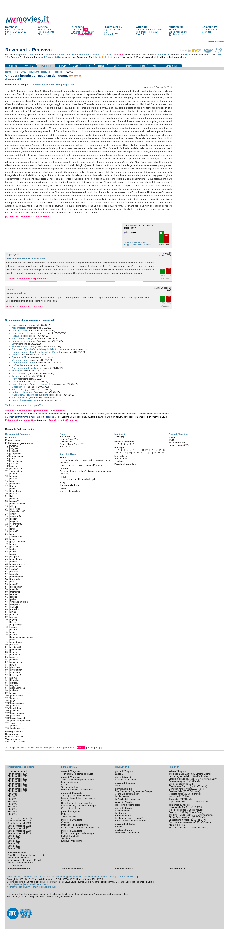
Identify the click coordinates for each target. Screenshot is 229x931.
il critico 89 (15, 647)
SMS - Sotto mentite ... (180, 817)
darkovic (14, 690)
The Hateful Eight (21, 338)
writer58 (10, 289)
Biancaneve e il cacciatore (26, 333)
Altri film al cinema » (72, 868)
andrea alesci (16, 536)
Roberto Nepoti (12, 734)
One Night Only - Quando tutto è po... (79, 805)
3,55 (189, 784)
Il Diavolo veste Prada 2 (126, 779)
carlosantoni (17, 695)
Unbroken (17, 386)
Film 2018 (12, 809)
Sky (105, 32)
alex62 (13, 678)
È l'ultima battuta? (123, 815)
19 (129, 452)
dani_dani (14, 574)
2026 (17, 32)
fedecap (14, 473)
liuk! (12, 496)
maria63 (14, 584)
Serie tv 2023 (13, 838)
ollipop (13, 506)
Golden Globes (67, 441)
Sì (163, 270)
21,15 (178, 825)
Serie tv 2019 (13, 848)
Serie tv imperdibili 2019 (19, 833)
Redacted (17, 335)
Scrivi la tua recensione (135, 242)
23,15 (181, 796)
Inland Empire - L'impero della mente (31, 384)
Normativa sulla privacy (18, 887)
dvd (48, 876)
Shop (97, 747)
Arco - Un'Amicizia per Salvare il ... (132, 820)
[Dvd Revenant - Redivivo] (208, 51)
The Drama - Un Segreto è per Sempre (133, 791)
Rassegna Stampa (66, 747)
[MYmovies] (30, 22)
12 (151, 450)
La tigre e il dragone (22, 392)
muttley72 (15, 654)
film (16, 72)
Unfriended (18, 365)
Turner (15, 376)
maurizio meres (17, 456)
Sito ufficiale (120, 458)
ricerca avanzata (216, 41)
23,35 (190, 781)
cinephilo (14, 556)
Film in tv (174, 767)
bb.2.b (13, 664)
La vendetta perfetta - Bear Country (78, 798)
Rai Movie (202, 776)
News (101, 66)
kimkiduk (14, 680)
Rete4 (196, 781)
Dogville (16, 354)
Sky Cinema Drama (200, 774)
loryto (13, 622)
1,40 (193, 786)
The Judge (174, 799)
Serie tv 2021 (13, 843)
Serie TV (9, 32)
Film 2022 (12, 799)
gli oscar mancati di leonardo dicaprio (78, 479)
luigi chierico (16, 461)
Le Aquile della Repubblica (127, 799)
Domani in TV (110, 34)
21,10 (187, 794)
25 (154, 452)
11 (147, 450)
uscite (42, 876)
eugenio (14, 521)
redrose (13, 594)
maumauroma (16, 576)
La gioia (119, 774)
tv (53, 876)
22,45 (194, 779)
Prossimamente (46, 32)
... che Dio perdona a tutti (127, 794)
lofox (12, 529)
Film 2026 (10, 29)
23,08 (195, 817)
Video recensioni (178, 32)
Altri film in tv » (177, 868)
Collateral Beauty (177, 784)
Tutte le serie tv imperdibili (20, 818)
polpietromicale (18, 718)
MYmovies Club (210, 29)
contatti (18, 884)
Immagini (119, 447)
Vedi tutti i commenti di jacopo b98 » (24, 405)
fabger (14, 725)
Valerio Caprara (12, 739)
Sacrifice (65, 838)
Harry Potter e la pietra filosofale (77, 803)
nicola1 (13, 629)
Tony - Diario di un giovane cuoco (77, 779)
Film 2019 (12, 806)
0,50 (182, 799)
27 (163, 452)
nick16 (13, 478)
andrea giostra (18, 728)
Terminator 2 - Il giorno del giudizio (78, 774)
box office (60, 876)
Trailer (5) (119, 436)
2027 (20, 29)
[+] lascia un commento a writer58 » (25, 306)
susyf (13, 639)
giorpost (14, 546)
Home (8, 72)
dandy (13, 554)
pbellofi (13, 519)
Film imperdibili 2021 (17, 781)
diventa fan (177, 34)
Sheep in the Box (69, 787)
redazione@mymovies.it (36, 884)
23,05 (197, 801)
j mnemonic (15, 649)
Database (11, 26)
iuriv (12, 534)
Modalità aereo (176, 794)
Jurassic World (19, 373)
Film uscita (43, 34)
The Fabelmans (176, 774)
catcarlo (14, 607)
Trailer (172, 29)
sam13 (14, 698)
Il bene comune (122, 810)
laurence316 (16, 471)
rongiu (13, 539)
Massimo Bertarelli (14, 736)
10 (143, 450)
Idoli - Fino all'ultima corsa (127, 805)
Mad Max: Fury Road (23, 346)
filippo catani (16, 587)
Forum (62, 66)
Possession (18, 325)
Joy (14, 343)
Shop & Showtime (178, 434)
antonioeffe (15, 516)
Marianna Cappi (12, 440)
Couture (65, 800)
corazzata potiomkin (21, 720)
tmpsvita (14, 609)
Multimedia (176, 26)
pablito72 (14, 501)
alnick (13, 612)
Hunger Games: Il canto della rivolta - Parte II (36, 352)
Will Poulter (106, 54)
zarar (12, 458)
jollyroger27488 (17, 541)
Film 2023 (12, 796)
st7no (13, 551)
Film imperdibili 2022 (17, 779)
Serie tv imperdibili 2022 (19, 825)
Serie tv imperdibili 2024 (19, 820)
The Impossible (20, 397)
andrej (13, 549)
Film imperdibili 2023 (17, 776)
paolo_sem (16, 723)
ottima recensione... (17, 293)
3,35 (189, 810)
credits (10, 884)
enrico (13, 488)
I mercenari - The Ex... (180, 807)
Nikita (171, 825)
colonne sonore (91, 876)
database (27, 876)
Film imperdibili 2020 (17, 784)
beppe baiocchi (17, 503)
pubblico (57, 72)
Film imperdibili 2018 (17, 789)
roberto (13, 597)
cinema (17, 876)
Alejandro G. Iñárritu (27, 54)
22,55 (188, 774)
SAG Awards (66, 436)
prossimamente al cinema (20, 767)
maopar (13, 476)
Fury (14, 378)
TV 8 (199, 807)
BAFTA (63, 446)
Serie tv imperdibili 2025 (149, 29)
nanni (12, 481)
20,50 (186, 791)
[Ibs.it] (191, 51)
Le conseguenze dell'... (180, 776)
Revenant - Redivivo (39, 72)
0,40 (197, 822)
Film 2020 (12, 804)
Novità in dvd (122, 767)
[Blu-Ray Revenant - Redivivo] (219, 51)
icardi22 (14, 498)
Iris (193, 784)
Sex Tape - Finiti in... (179, 827)
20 (133, 452)
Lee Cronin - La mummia (127, 832)
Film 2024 (12, 794)
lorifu (12, 581)
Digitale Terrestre (112, 29)
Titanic (15, 370)
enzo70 (13, 617)
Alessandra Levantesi (15, 741)
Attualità (142, 26)
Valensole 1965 (68, 816)
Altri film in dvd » (124, 868)
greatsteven (16, 642)
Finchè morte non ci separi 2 (129, 818)
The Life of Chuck (177, 815)
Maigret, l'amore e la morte (20, 862)
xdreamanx (15, 566)
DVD (171, 440)
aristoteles (15, 509)
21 (138, 452)
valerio (13, 627)
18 (125, 452)
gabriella (14, 657)
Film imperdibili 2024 (17, 774)
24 (150, 452)
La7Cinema (200, 786)
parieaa (13, 466)
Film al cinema (45, 29)
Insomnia (173, 796)
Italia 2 (203, 801)
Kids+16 (185, 54)
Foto (142, 66)
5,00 (194, 776)
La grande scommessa (24, 341)
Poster (130, 66)
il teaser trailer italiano (70, 485)
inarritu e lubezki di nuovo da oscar (26, 258)
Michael (119, 785)
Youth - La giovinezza (23, 400)
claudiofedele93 (17, 468)
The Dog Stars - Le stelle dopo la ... (78, 795)
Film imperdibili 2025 (147, 32)
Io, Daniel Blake (20, 330)
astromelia (15, 672)
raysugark (15, 619)
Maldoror (65, 814)
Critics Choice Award (70, 444)
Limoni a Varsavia (69, 782)
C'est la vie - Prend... (179, 786)
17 (121, 452)
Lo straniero (120, 813)
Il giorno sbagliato (177, 810)
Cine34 (202, 817)
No (169, 268)
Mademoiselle (19, 327)
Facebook (119, 461)
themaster (15, 592)
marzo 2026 (54, 57)
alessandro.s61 (17, 688)
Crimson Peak (19, 360)
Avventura (164, 54)
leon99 (13, 634)
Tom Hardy (72, 54)
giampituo (15, 667)
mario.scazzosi (17, 564)
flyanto (13, 652)
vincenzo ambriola (19, 602)
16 (117, 452)
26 (159, 452)
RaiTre (201, 789)
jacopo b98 (15, 453)
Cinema (43, 26)
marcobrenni (16, 559)
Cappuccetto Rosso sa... (181, 801)
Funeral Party (19, 389)
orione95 (14, 531)
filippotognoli (12, 254)
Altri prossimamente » (18, 868)
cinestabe (15, 483)
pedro (13, 599)
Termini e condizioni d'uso (44, 887)
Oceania (65, 822)
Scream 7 (119, 826)
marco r (14, 544)
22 (142, 452)
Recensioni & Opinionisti (18, 434)
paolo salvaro (17, 703)
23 (146, 452)
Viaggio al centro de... (179, 779)
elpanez (14, 451)
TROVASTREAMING (126, 876)
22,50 (193, 820)
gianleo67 (14, 683)
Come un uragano (177, 781)
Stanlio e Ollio (175, 791)
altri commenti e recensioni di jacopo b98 (50, 84)
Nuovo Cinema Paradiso (25, 368)
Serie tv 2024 (13, 836)
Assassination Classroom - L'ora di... (25, 860)
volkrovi (15, 710)
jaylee (14, 700)
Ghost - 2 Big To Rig (71, 808)
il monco (14, 614)
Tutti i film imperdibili (17, 771)
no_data (14, 448)
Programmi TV (112, 26)
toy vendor (15, 579)
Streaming (77, 26)
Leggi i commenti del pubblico (138, 245)
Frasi (154, 66)
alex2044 (14, 463)
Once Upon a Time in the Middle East (25, 855)
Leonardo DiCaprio (54, 54)
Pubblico (46, 66)
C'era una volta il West (180, 789)
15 (164, 450)
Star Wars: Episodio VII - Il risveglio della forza (36, 349)
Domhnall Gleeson (89, 54)
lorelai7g (14, 659)
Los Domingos (122, 796)
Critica (29, 66)
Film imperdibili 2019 (17, 786)
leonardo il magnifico (70, 491)
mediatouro (16, 708)
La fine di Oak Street (71, 836)
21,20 (194, 789)
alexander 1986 (17, 511)
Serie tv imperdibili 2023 (19, 823)
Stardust (173, 812)
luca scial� (16, 675)
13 (156, 450)
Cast (75, 66)
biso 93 (13, 493)
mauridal (14, 589)
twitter (207, 32)
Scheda (13, 66)
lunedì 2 (42, 57)
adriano (13, 561)
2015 (219, 54)
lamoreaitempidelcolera (21, 637)
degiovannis (16, 662)
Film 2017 (12, 811)
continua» (119, 54)
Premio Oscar (67, 439)
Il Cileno (65, 784)
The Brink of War (15, 865)
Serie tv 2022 (13, 841)
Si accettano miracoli (179, 820)
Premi (8, 34)
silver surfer (16, 670)
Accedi (103, 876)
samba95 (14, 569)
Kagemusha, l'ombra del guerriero (30, 394)
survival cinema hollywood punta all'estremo (81, 465)
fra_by (13, 486)
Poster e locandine (124, 441)
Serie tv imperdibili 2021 (19, 828)
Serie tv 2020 (13, 846)
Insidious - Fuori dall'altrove (74, 825)
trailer (111, 876)
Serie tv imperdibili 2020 (19, 831)
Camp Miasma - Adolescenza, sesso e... (81, 827)
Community (209, 26)
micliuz (13, 693)
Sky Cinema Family (207, 779)
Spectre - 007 (19, 357)
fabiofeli (15, 705)
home (9, 876)
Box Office (141, 34)
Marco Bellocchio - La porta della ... (78, 789)
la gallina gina (16, 624)
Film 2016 (12, 814)
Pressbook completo (125, 464)
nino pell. (14, 526)
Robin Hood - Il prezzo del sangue (77, 833)
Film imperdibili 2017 (17, 791)
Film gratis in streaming (83, 32)
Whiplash (17, 381)
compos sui (15, 604)
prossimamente (74, 876)
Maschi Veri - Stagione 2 (19, 857)
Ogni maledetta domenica (181, 822)
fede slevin (15, 491)
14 (160, 450)
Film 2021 (12, 801)
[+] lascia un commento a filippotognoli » (27, 278)
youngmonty (16, 524)
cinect (13, 514)
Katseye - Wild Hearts (71, 841)
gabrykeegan (17, 713)
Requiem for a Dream (23, 362)
